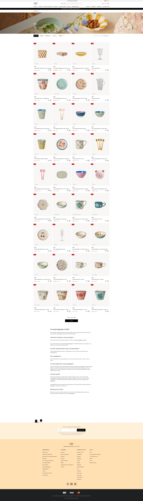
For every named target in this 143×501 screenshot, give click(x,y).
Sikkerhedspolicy (45, 468)
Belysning (56, 6)
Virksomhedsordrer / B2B (47, 473)
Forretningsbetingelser (46, 466)
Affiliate (91, 458)
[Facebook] (68, 484)
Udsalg (78, 460)
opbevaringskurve (69, 343)
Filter (37, 35)
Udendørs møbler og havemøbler (67, 464)
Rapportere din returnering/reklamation (49, 456)
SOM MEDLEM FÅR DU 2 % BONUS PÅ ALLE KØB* (72, 0)
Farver (54, 35)
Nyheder (88, 6)
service (61, 333)
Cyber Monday (80, 477)
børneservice (72, 393)
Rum (78, 468)
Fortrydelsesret (45, 475)
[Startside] (36, 3)
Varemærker (93, 6)
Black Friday (79, 475)
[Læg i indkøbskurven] (50, 70)
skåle (85, 340)
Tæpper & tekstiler (62, 6)
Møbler (68, 6)
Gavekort (62, 466)
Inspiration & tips (106, 6)
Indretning (41, 6)
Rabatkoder (79, 479)
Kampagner (99, 6)
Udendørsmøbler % (75, 6)
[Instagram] (71, 484)
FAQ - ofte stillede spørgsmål (47, 460)
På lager (41, 35)
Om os (91, 452)
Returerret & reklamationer (47, 454)
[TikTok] (75, 484)
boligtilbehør (52, 380)
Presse (91, 460)
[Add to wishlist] (48, 70)
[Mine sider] (102, 3)
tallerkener (81, 340)
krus (75, 379)
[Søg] (62, 3)
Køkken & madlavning (48, 6)
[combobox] (107, 1)
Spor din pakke (45, 464)
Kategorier (48, 35)
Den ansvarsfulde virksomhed (95, 454)
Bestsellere (79, 464)
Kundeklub (44, 458)
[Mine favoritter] (105, 3)
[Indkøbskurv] (108, 3)
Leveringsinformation (46, 462)
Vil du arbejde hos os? (94, 456)
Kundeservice (45, 452)
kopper (77, 340)
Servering (35, 6)
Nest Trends (79, 473)
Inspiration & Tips (80, 452)
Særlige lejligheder (80, 466)
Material (60, 35)
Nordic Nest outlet (93, 462)
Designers (79, 456)
